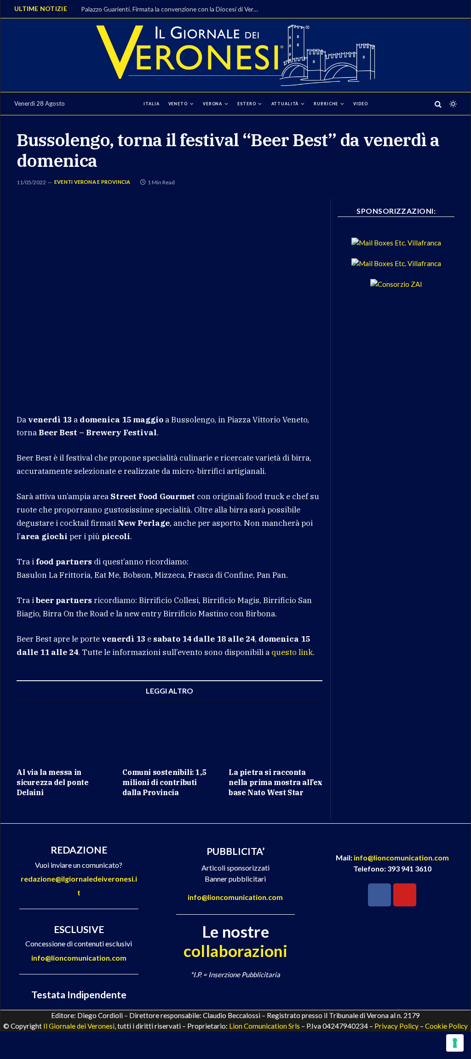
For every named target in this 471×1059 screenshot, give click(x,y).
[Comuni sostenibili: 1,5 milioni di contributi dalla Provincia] (169, 733)
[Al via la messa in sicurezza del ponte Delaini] (63, 733)
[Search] (438, 103)
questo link (292, 652)
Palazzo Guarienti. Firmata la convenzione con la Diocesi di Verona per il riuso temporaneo (173, 9)
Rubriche (326, 103)
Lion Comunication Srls (264, 1026)
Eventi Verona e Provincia (92, 182)
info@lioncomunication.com (78, 957)
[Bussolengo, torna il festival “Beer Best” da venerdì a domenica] (169, 299)
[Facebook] (379, 894)
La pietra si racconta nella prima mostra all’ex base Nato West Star (275, 782)
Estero (246, 103)
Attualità (285, 103)
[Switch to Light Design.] (452, 104)
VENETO (178, 103)
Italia (151, 103)
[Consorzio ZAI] (396, 284)
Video (360, 103)
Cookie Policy (446, 1026)
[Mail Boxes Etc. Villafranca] (396, 243)
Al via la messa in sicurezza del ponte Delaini (52, 782)
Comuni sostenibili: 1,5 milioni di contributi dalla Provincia (164, 782)
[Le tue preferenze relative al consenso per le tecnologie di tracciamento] (455, 1043)
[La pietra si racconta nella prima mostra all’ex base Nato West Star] (275, 733)
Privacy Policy (396, 1026)
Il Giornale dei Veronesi (79, 1026)
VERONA (212, 103)
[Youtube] (404, 894)
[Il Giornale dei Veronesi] (235, 55)
